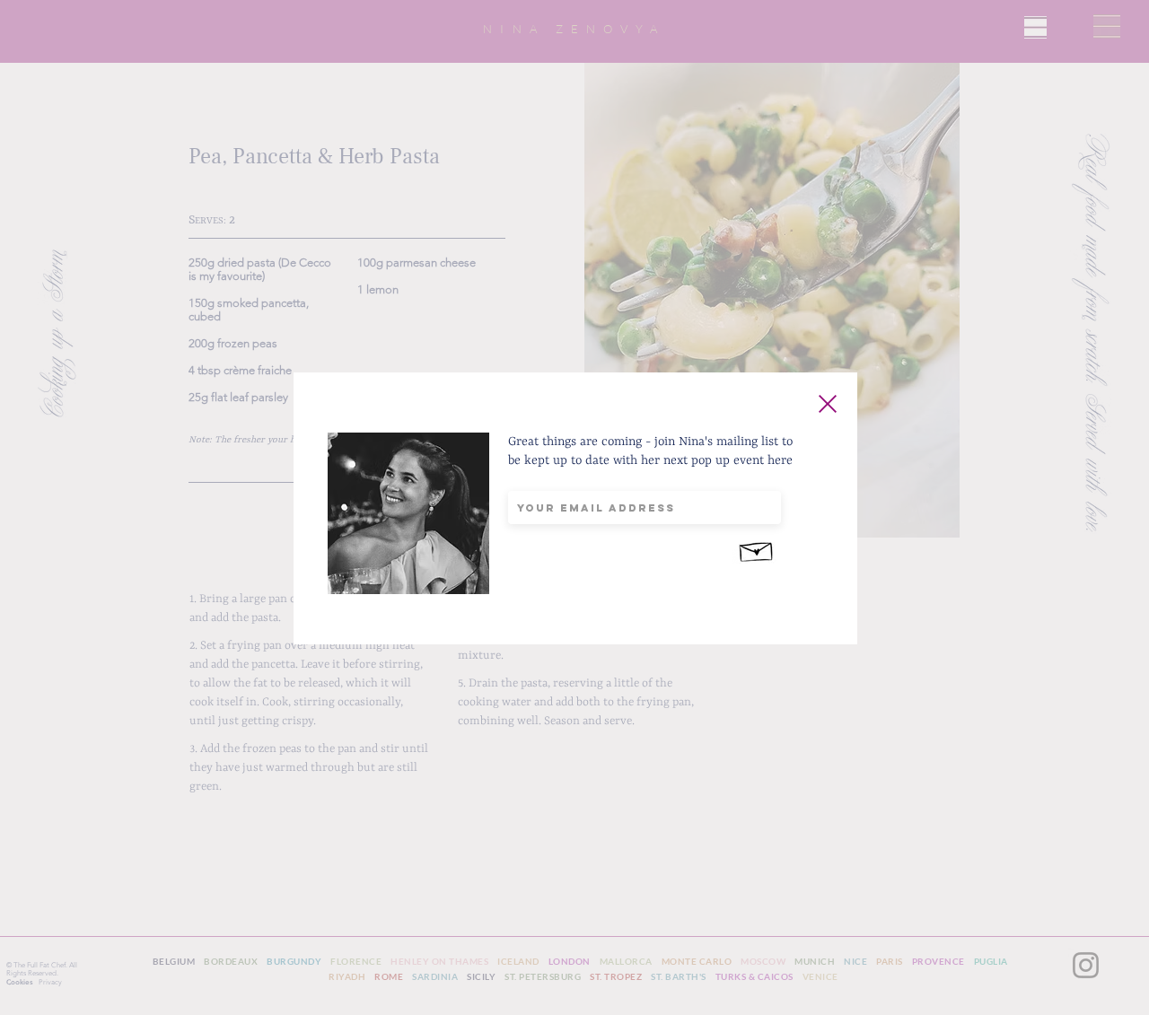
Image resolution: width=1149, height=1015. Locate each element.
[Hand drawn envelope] (756, 549)
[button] (828, 404)
